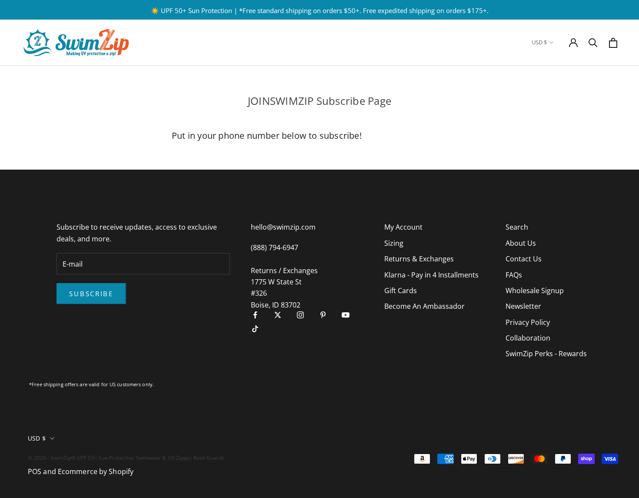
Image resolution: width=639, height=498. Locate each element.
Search (517, 227)
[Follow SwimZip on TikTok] (255, 328)
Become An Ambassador (424, 306)
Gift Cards (400, 290)
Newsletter (523, 306)
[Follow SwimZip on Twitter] (277, 315)
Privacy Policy (528, 322)
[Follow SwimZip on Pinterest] (323, 315)
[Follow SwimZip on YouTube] (345, 315)
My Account (403, 227)
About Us (521, 243)
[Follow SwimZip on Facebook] (255, 315)
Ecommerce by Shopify (95, 471)
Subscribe (91, 293)
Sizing (393, 243)
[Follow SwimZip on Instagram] (300, 315)
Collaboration (528, 338)
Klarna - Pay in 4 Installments (431, 275)
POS (34, 471)
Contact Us (524, 259)
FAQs (514, 275)
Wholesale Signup (535, 290)
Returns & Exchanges (419, 259)
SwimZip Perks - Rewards (546, 353)
